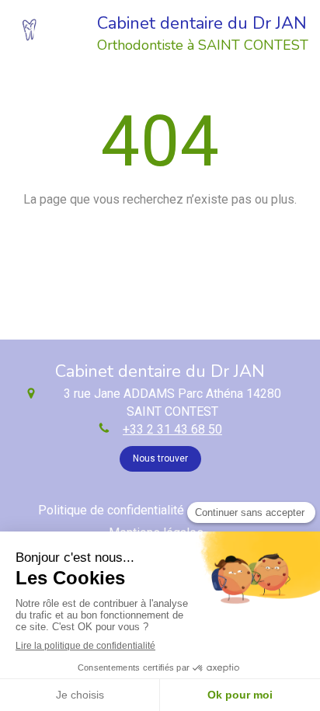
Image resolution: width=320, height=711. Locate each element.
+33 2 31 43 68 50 (172, 429)
